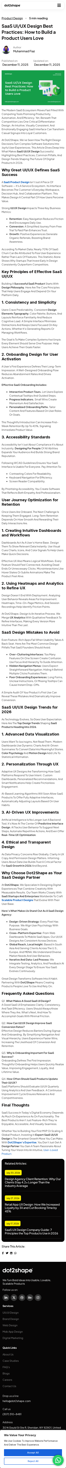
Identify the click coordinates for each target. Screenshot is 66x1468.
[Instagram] (38, 1297)
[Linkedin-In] (6, 1297)
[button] (59, 5)
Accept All (33, 1452)
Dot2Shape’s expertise (22, 1142)
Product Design (12, 18)
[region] (33, 1449)
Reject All (33, 1461)
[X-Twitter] (14, 1297)
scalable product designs (17, 900)
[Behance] (30, 1297)
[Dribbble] (22, 1297)
